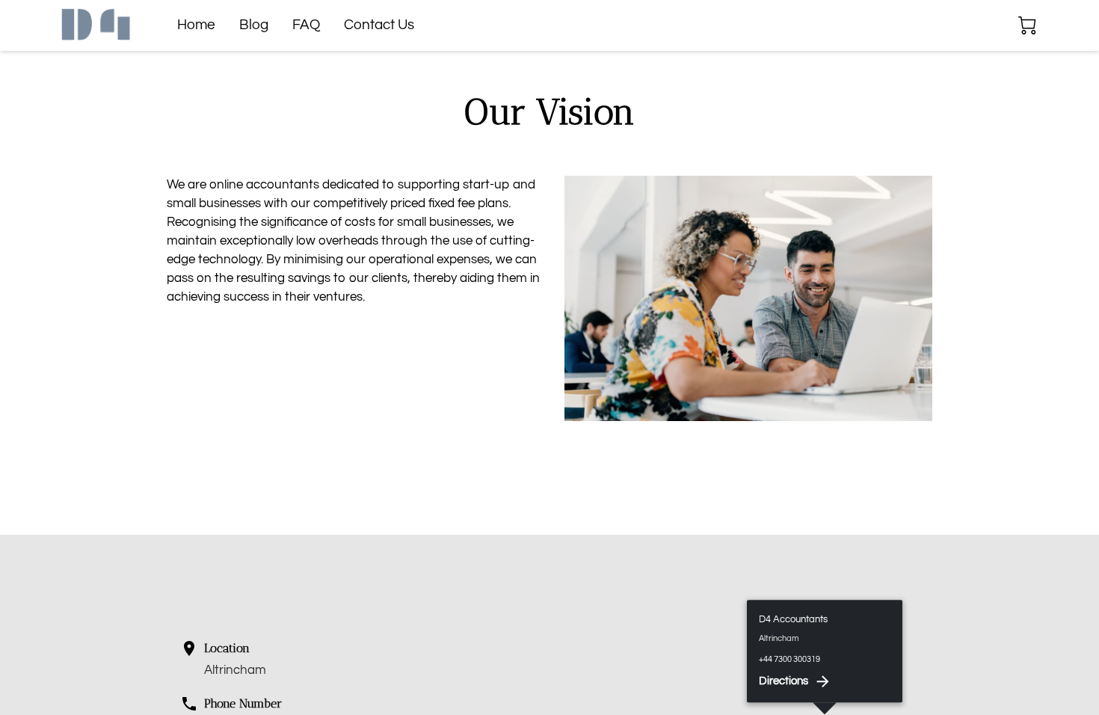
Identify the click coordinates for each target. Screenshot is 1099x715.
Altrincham (235, 670)
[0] (1027, 25)
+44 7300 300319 (789, 659)
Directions (783, 681)
